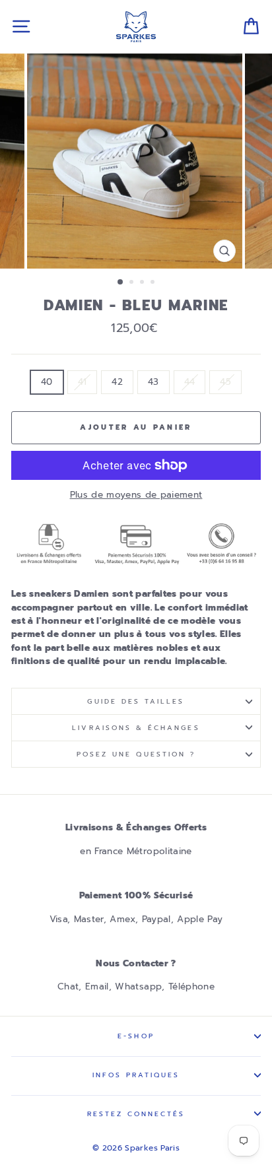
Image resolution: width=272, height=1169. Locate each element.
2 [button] (132, 283)
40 (47, 382)
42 (117, 382)
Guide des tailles (135, 701)
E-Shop (136, 1036)
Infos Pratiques (136, 1075)
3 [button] (143, 283)
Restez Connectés (136, 1114)
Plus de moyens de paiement (136, 495)
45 (225, 382)
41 (82, 382)
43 (153, 382)
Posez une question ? (136, 754)
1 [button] (121, 282)
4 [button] (154, 283)
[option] (136, 161)
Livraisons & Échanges (135, 728)
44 (189, 382)
